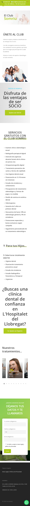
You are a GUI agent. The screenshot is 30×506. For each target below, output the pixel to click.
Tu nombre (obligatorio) (10, 421)
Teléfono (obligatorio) (9, 429)
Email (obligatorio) (8, 436)
